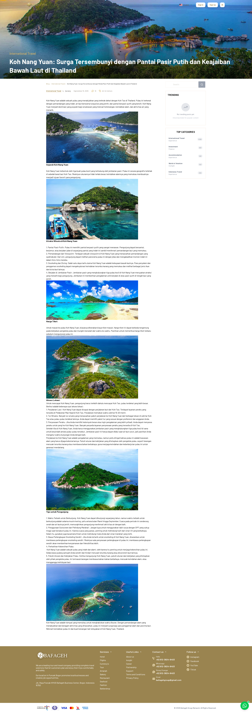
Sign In (200, 5)
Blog (47, 84)
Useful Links (132, 651)
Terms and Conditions (135, 674)
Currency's (104, 663)
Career (129, 663)
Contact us (158, 651)
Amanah (103, 671)
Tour (102, 667)
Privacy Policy (132, 678)
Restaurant (105, 678)
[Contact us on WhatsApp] (244, 705)
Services (104, 651)
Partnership (131, 667)
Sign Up (213, 5)
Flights (103, 660)
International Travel (58, 84)
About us (130, 656)
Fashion (103, 685)
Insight (129, 660)
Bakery (103, 674)
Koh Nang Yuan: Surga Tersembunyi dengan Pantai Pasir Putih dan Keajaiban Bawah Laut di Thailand (102, 84)
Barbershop (105, 688)
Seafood (103, 681)
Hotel (102, 656)
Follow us (191, 651)
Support (129, 671)
